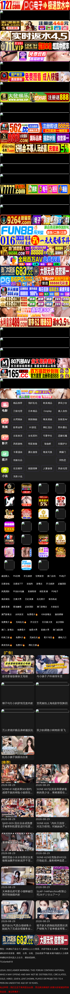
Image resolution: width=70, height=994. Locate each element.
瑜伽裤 (47, 443)
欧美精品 (47, 402)
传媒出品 (17, 460)
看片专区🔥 (49, 637)
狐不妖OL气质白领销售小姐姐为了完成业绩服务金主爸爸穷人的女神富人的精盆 (17, 928)
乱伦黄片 (41, 599)
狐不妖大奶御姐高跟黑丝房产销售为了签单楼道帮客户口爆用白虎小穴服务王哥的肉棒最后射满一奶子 (52, 930)
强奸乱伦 (32, 402)
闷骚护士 (62, 443)
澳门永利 (51, 576)
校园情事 (32, 468)
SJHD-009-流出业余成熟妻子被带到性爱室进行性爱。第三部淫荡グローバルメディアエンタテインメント (17, 828)
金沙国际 (60, 622)
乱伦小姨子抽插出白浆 (15, 757)
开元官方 (34, 622)
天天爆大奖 (47, 622)
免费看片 (21, 629)
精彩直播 (44, 591)
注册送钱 (5, 583)
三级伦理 (17, 410)
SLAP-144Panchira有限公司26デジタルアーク (51, 893)
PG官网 (16, 576)
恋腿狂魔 (62, 435)
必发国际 (29, 606)
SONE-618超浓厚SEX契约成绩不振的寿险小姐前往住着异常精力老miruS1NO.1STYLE (17, 794)
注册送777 (18, 583)
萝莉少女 (62, 402)
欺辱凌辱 (17, 427)
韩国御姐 (32, 419)
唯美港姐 (47, 419)
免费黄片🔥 (6, 622)
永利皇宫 (19, 614)
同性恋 (62, 460)
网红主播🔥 (34, 645)
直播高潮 (32, 591)
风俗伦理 (62, 468)
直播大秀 (45, 629)
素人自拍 (62, 410)
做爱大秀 (33, 629)
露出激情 (32, 452)
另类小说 (17, 476)
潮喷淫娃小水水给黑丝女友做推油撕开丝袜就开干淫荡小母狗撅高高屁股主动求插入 (17, 862)
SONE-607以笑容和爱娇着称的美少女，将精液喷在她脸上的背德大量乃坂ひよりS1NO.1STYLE (52, 794)
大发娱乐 (55, 606)
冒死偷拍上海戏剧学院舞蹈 (52, 703)
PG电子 (62, 576)
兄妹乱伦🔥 (35, 637)
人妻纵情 (47, 468)
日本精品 (32, 410)
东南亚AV (62, 419)
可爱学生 (47, 435)
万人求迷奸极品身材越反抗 (17, 730)
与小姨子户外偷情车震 (50, 676)
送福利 (30, 583)
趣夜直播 (5, 606)
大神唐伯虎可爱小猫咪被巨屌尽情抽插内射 (17, 893)
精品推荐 (17, 402)
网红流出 (47, 427)
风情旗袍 (17, 443)
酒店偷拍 (5, 599)
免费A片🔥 (21, 637)
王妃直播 (29, 599)
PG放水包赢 (18, 591)
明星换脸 (32, 443)
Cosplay (48, 410)
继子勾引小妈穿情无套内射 (17, 703)
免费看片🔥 (32, 614)
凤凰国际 (5, 591)
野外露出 (62, 427)
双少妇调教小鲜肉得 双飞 (51, 730)
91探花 (32, 427)
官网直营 (40, 576)
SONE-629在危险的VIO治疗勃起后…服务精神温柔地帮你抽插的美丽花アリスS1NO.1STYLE (52, 862)
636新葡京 (46, 614)
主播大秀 (17, 599)
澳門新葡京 (6, 614)
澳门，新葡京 (7, 629)
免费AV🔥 (20, 645)
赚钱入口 (62, 637)
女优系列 (32, 435)
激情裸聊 (59, 614)
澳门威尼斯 (58, 629)
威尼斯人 (5, 576)
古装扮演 (17, 435)
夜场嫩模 (17, 606)
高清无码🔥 (6, 645)
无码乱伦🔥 (21, 622)
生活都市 (17, 468)
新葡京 (39, 583)
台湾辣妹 (17, 419)
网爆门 (62, 452)
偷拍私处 (53, 599)
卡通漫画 (17, 452)
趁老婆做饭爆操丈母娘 (15, 676)
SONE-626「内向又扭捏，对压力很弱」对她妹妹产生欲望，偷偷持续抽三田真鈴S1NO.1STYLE (52, 828)
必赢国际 (62, 583)
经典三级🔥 (6, 637)
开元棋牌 (28, 576)
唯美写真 (47, 452)
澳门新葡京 (42, 606)
